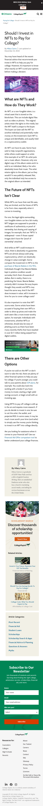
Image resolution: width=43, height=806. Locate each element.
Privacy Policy (28, 765)
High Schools (7, 752)
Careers (26, 748)
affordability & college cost (22, 606)
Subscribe (21, 722)
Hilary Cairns (20, 468)
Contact (26, 754)
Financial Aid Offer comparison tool (19, 437)
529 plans (31, 383)
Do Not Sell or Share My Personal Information (31, 776)
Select (7, 712)
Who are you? (9, 707)
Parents (5, 755)
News (25, 751)
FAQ (24, 758)
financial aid (22, 591)
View (23, 8)
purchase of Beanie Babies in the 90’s (20, 266)
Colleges (5, 748)
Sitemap (26, 761)
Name (6, 688)
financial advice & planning (22, 571)
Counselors (6, 745)
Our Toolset (27, 744)
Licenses (26, 772)
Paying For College (8, 20)
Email (6, 698)
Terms (25, 768)
